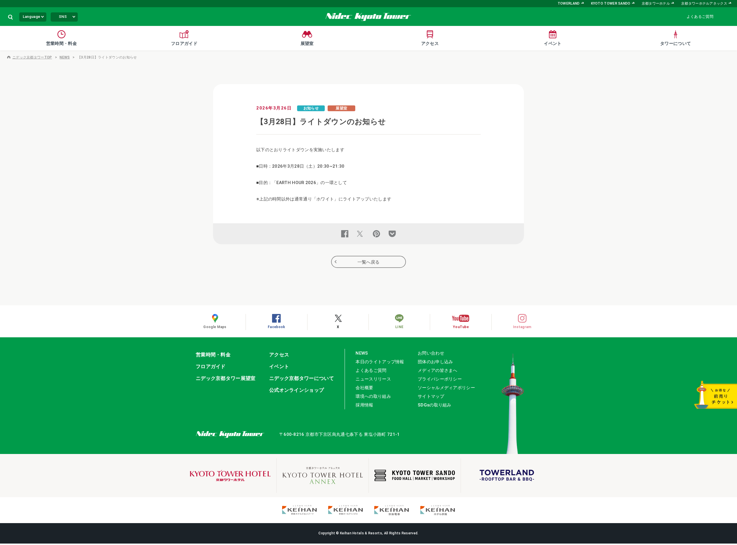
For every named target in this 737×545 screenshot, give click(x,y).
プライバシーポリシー (440, 379)
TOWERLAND (569, 3)
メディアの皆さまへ (437, 370)
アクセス (279, 354)
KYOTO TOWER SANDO (610, 3)
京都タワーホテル (656, 3)
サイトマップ (431, 396)
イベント (279, 366)
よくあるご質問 (700, 16)
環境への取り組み (373, 396)
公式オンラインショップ (296, 390)
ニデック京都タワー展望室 (226, 378)
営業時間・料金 (213, 354)
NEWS (65, 57)
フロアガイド (211, 366)
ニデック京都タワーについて (301, 378)
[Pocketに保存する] (392, 233)
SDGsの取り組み (434, 405)
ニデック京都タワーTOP (32, 57)
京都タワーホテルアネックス (704, 3)
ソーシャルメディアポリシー (446, 387)
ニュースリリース (373, 379)
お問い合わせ (431, 353)
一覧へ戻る (369, 262)
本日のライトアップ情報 (380, 361)
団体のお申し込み (435, 361)
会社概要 (364, 387)
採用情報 (364, 405)
